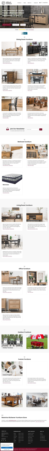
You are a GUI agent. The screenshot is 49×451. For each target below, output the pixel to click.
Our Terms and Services (43, 440)
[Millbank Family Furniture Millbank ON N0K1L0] (6, 3)
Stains (25, 2)
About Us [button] (29, 2)
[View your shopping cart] (40, 2)
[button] (42, 2)
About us (41, 433)
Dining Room (15, 24)
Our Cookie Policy (42, 437)
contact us (41, 434)
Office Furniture (30, 437)
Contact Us (36, 2)
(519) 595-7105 (5, 436)
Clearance (29, 443)
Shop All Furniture (6, 24)
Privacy (8, 449)
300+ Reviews (31, 29)
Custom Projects (30, 441)
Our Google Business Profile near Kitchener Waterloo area (28, 449)
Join (40, 129)
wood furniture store (12, 420)
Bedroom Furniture (30, 434)
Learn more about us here (40, 421)
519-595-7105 (45, 2)
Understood (6, 447)
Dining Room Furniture (31, 433)
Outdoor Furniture (30, 440)
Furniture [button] (19, 2)
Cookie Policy (5, 449)
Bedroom (23, 24)
